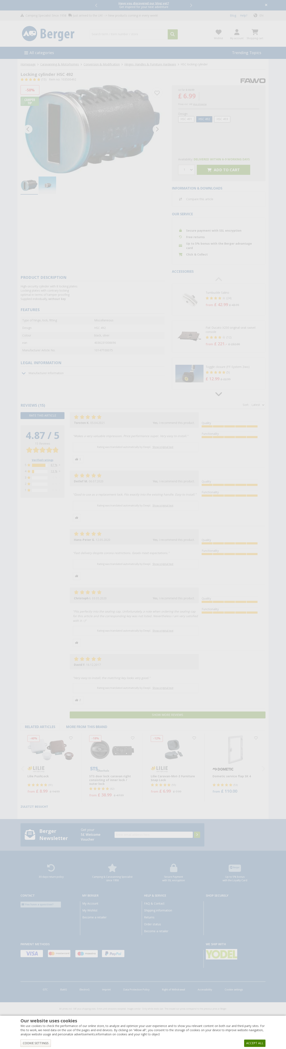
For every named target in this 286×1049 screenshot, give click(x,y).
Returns (149, 917)
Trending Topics (246, 53)
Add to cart (226, 170)
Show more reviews (167, 715)
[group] (29, 186)
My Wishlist (90, 910)
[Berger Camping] (52, 34)
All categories (42, 53)
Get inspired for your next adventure (144, 5)
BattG (63, 989)
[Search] (173, 34)
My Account (90, 903)
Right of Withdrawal (173, 989)
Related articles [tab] (40, 727)
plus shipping (199, 104)
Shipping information (158, 910)
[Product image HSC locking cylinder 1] (93, 129)
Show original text (162, 447)
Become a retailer (94, 917)
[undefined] (234, 299)
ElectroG (85, 989)
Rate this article (42, 415)
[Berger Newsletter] (197, 835)
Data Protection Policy (136, 989)
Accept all (254, 1043)
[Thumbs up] (78, 459)
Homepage (28, 64)
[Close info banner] (266, 5)
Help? (243, 15)
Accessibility (205, 989)
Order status (152, 924)
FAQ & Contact (154, 903)
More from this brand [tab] (86, 727)
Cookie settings (234, 989)
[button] (96, 5)
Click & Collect (197, 254)
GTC (45, 989)
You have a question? (39, 904)
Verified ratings (42, 460)
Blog (233, 15)
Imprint (106, 989)
